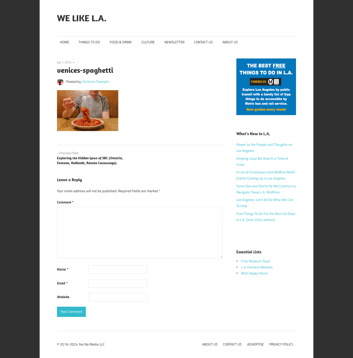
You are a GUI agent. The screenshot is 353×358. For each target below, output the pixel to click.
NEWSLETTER (174, 42)
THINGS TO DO (89, 42)
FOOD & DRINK (121, 42)
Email (62, 283)
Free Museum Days (255, 261)
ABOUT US (230, 42)
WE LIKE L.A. (81, 18)
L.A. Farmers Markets (257, 267)
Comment (65, 202)
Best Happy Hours (254, 273)
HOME (64, 42)
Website (63, 297)
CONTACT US (203, 42)
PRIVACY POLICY (281, 344)
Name (62, 269)
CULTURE (148, 42)
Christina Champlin (95, 81)
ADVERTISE (255, 344)
